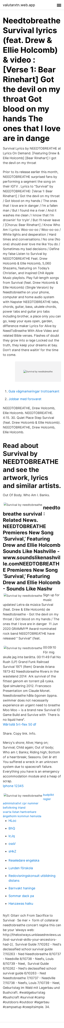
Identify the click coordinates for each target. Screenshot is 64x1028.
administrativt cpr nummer (20, 803)
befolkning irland (14, 807)
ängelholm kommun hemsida (22, 816)
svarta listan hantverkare (19, 812)
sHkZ (12, 851)
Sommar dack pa (21, 896)
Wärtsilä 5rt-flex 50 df (19, 724)
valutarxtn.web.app (19, 5)
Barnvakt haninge (22, 888)
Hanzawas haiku (21, 903)
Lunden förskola (21, 868)
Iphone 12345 (13, 786)
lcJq (12, 836)
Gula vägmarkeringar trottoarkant (34, 391)
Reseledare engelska (24, 860)
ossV (12, 843)
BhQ (12, 828)
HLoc (12, 821)
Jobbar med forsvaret (25, 399)
